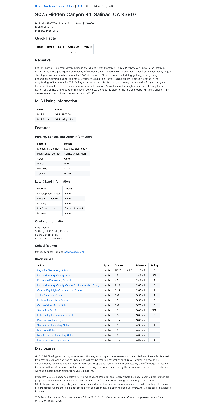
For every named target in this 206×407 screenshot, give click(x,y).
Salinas (70, 6)
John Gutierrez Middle (50, 295)
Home (38, 6)
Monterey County (54, 6)
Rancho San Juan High (50, 320)
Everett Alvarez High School (53, 340)
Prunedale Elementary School (54, 280)
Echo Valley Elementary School (55, 315)
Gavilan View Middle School (53, 305)
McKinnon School (47, 330)
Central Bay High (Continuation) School (59, 290)
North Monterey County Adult (54, 275)
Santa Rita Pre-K (46, 310)
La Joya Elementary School (52, 300)
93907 (80, 6)
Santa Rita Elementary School (54, 325)
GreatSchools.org (74, 251)
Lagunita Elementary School (53, 270)
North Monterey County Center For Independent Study (68, 285)
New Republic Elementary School (56, 335)
